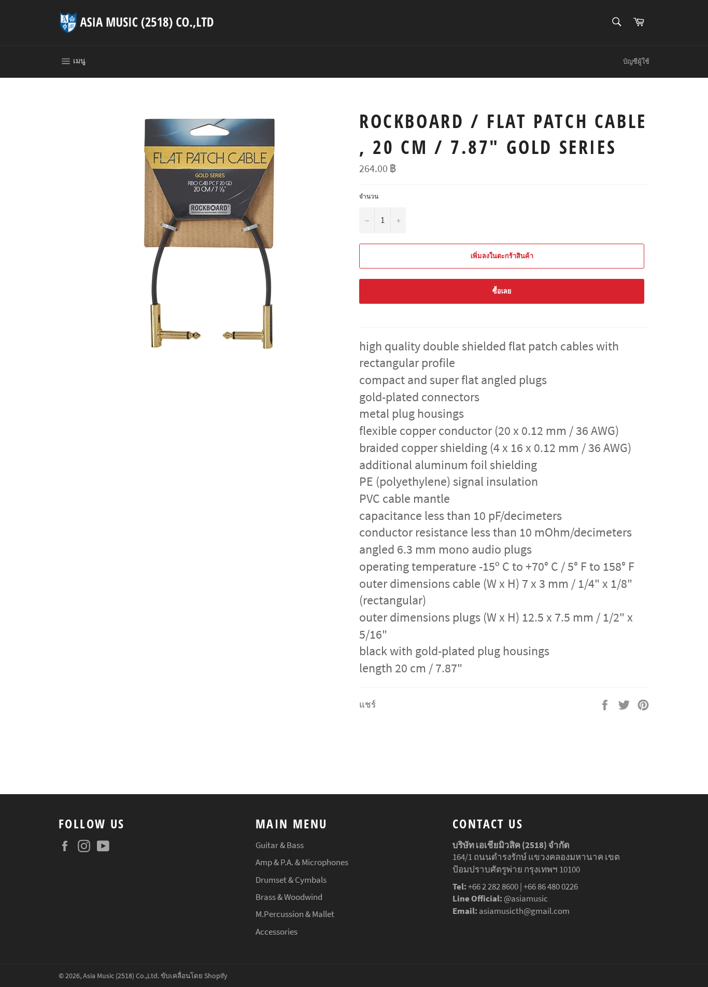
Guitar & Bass (280, 845)
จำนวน (368, 196)
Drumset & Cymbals (291, 879)
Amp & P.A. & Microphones (302, 862)
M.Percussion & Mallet (295, 914)
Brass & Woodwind (289, 897)
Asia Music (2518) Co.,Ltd (120, 975)
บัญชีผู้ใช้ (636, 61)
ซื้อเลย (502, 291)
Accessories (277, 931)
